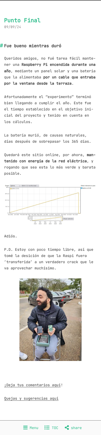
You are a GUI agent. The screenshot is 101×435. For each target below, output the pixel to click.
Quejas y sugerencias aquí (31, 398)
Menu (32, 427)
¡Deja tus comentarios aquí (32, 385)
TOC (53, 427)
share (75, 427)
